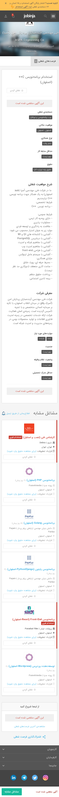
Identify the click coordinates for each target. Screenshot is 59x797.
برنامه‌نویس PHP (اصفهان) (40, 480)
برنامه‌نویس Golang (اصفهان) (39, 523)
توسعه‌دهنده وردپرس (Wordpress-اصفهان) (31, 666)
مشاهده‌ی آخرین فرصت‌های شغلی (29, 726)
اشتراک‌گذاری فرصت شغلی (28, 737)
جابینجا (53, 766)
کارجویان (52, 749)
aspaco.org (31, 51)
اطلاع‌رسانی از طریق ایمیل (18, 413)
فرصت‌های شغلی (45, 61)
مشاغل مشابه (12, 792)
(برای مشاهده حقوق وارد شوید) (21, 451)
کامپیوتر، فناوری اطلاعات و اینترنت (38, 46)
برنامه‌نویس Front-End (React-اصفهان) (33, 619)
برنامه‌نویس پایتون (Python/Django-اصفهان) (30, 569)
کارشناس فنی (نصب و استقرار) (38, 437)
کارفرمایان (51, 757)
